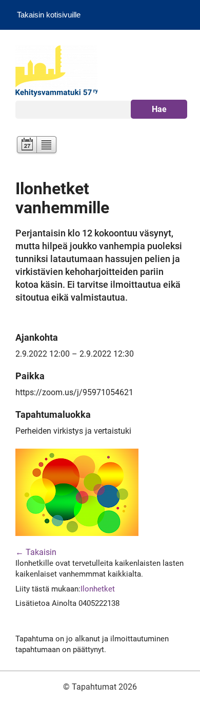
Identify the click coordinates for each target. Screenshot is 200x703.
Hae (159, 109)
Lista (46, 145)
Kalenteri (25, 145)
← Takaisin (35, 552)
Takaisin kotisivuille (49, 14)
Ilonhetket (98, 589)
